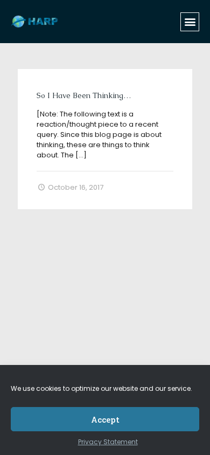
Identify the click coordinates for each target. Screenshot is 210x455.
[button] (189, 21)
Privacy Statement (108, 441)
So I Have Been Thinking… (84, 95)
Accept (105, 419)
